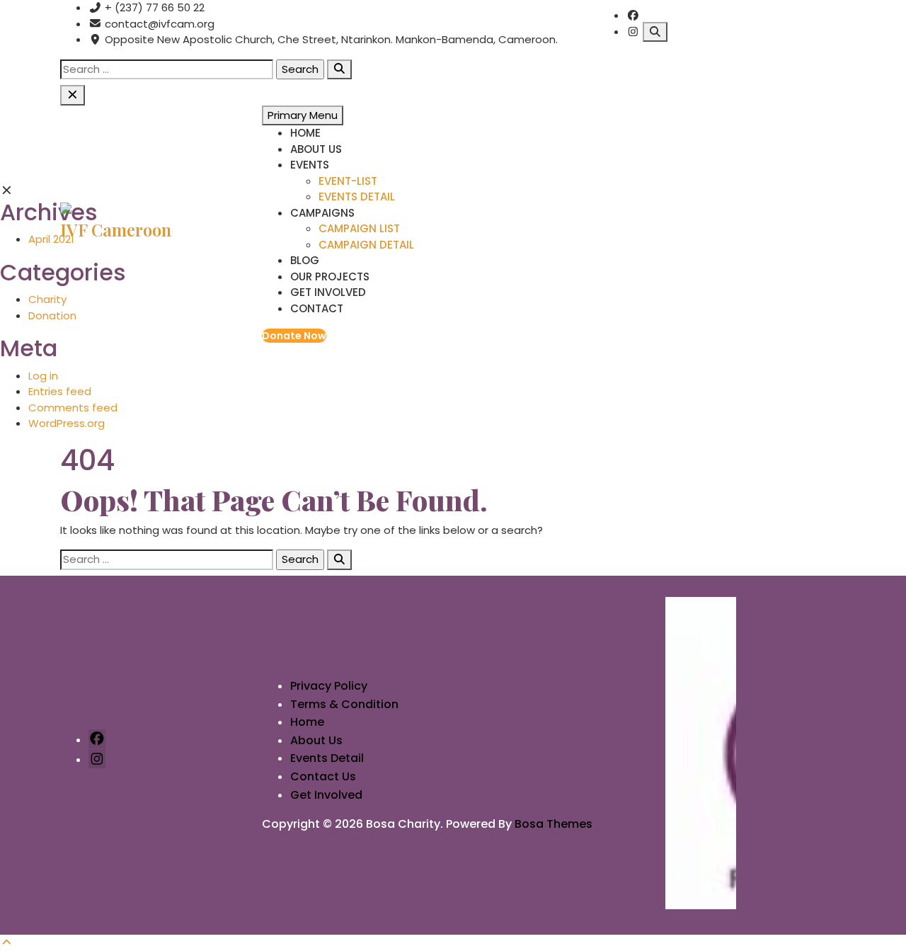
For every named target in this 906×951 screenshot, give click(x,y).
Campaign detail (366, 244)
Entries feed (59, 391)
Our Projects (329, 276)
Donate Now (294, 336)
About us (316, 149)
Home (305, 132)
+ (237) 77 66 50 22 (153, 7)
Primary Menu (303, 115)
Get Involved (328, 292)
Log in (43, 375)
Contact (316, 308)
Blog (304, 260)
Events (309, 164)
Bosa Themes (553, 824)
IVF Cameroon (115, 229)
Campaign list (359, 228)
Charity (47, 299)
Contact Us (323, 776)
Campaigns (322, 212)
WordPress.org (66, 423)
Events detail (357, 196)
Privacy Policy (328, 686)
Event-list (348, 180)
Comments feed (72, 407)
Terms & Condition (344, 704)
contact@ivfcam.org (158, 23)
